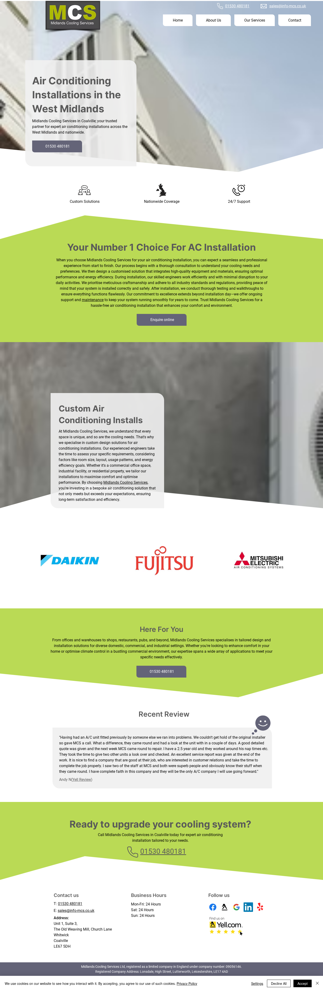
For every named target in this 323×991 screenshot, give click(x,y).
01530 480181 (237, 6)
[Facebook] (213, 907)
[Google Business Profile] (236, 907)
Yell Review (81, 779)
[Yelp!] (260, 907)
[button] (254, 20)
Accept (302, 983)
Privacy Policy (187, 983)
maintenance (93, 300)
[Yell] (224, 907)
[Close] (317, 983)
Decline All (279, 983)
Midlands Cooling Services (125, 482)
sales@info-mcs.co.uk (287, 6)
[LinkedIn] (248, 907)
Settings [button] (257, 983)
